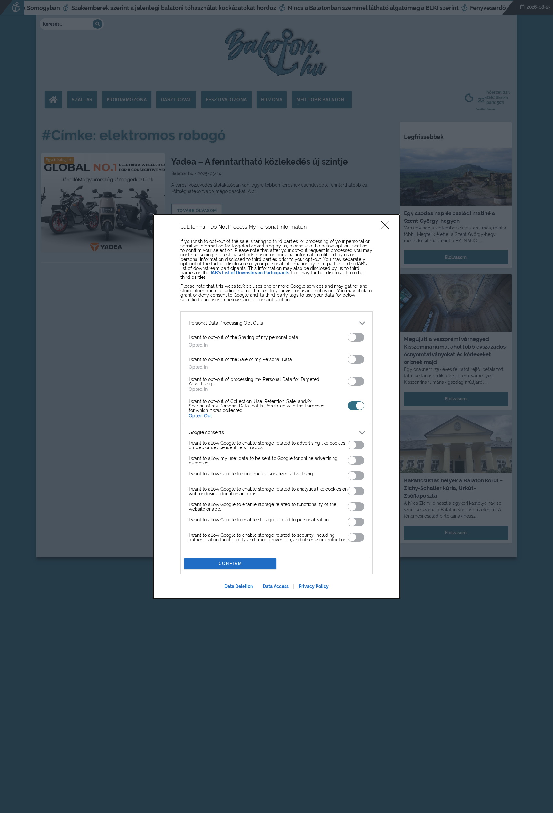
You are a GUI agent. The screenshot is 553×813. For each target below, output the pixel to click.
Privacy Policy (314, 586)
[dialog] (276, 407)
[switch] (356, 337)
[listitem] (276, 323)
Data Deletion (238, 586)
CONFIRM (230, 563)
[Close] (387, 227)
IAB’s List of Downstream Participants (250, 272)
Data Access (276, 586)
